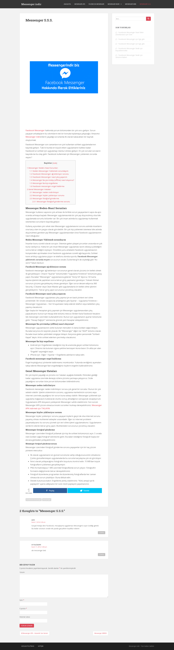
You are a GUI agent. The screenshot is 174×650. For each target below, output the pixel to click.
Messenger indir (31, 4)
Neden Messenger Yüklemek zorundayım (49, 171)
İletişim (40, 646)
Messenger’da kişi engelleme (44, 183)
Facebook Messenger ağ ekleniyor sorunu (49, 174)
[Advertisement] (64, 43)
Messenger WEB (130, 4)
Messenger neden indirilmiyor (44, 192)
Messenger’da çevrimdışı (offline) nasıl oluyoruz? (52, 180)
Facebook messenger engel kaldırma (47, 186)
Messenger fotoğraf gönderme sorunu (51, 201)
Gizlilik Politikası (27, 646)
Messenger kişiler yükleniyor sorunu (47, 195)
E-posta (23, 608)
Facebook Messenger (96, 4)
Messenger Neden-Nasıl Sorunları (42, 168)
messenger (46, 500)
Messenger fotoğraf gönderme (44, 198)
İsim (22, 600)
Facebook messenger (33, 500)
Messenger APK (79, 4)
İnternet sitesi (25, 617)
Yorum (22, 572)
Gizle (55, 163)
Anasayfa (67, 4)
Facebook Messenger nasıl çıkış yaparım (48, 177)
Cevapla (101, 532)
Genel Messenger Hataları (39, 189)
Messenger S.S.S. (145, 4)
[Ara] (148, 19)
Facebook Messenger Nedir (129, 48)
